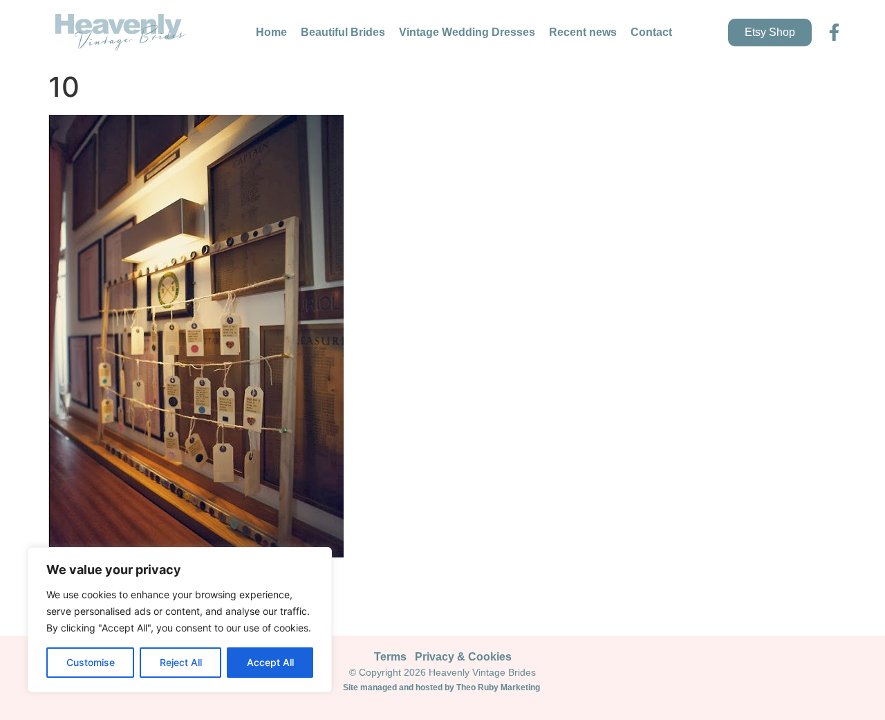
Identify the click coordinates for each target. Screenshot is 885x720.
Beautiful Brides (343, 32)
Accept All (270, 662)
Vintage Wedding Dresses (467, 32)
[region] (180, 619)
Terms (390, 657)
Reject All (181, 662)
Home (271, 32)
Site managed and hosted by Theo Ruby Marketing (442, 687)
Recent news (583, 32)
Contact (651, 32)
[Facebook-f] (834, 32)
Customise (90, 662)
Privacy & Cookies (463, 657)
